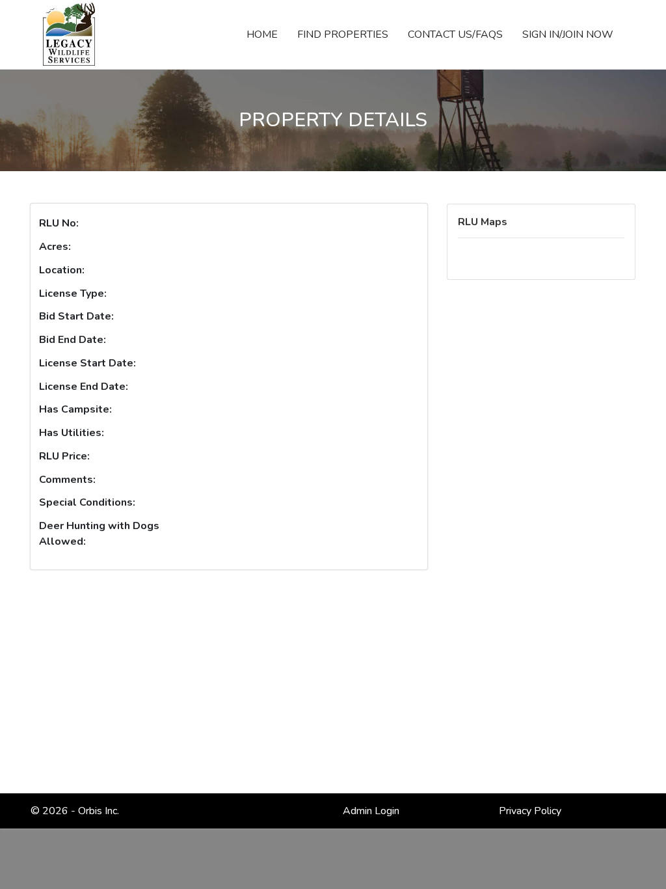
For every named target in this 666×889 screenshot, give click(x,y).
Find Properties (342, 34)
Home (266, 34)
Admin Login (371, 811)
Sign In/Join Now (567, 34)
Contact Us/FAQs (455, 34)
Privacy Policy (530, 811)
